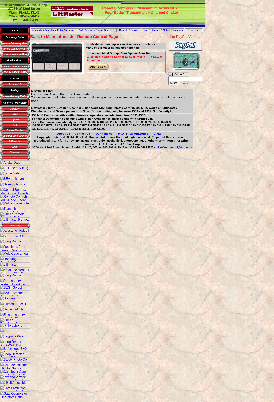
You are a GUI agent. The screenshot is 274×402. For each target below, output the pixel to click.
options (184, 83)
